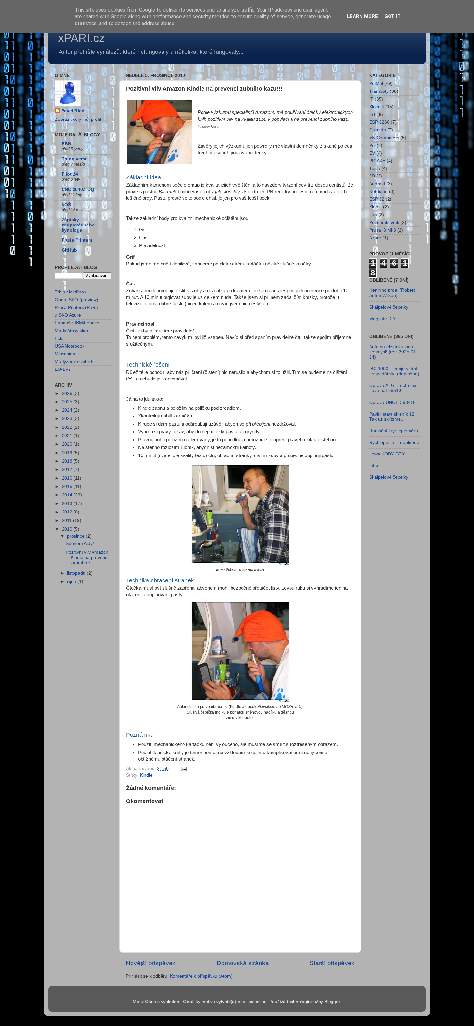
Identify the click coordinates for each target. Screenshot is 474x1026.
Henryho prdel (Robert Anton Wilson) (392, 293)
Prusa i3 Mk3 (382, 230)
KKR (66, 143)
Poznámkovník (384, 222)
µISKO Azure (68, 315)
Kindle (146, 775)
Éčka (60, 338)
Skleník (376, 106)
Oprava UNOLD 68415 (392, 402)
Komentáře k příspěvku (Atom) (201, 976)
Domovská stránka (243, 963)
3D (372, 176)
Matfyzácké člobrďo (75, 361)
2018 (68, 461)
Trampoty (379, 91)
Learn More (362, 16)
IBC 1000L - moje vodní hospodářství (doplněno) (394, 371)
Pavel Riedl (73, 111)
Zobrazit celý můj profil (78, 119)
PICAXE (377, 160)
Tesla (374, 168)
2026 (68, 393)
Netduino (378, 191)
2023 (68, 418)
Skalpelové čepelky (388, 307)
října (72, 581)
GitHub (69, 250)
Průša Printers (77, 240)
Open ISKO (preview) (76, 299)
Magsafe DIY (382, 318)
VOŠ (66, 204)
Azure (375, 237)
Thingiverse (75, 159)
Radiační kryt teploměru (393, 430)
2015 (68, 486)
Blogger (332, 1001)
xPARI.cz (81, 37)
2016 (68, 478)
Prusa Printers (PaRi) (76, 307)
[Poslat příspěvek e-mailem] (183, 768)
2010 (68, 529)
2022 (68, 427)
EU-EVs (63, 369)
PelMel (376, 83)
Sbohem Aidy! (80, 543)
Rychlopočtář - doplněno (394, 442)
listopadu (77, 573)
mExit (374, 465)
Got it (392, 16)
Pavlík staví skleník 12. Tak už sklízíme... (392, 417)
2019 (68, 452)
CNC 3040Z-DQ (78, 189)
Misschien (65, 353)
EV (372, 153)
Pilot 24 (70, 174)
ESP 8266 (379, 122)
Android (377, 183)
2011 (67, 520)
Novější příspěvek (151, 963)
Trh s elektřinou (70, 292)
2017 (68, 469)
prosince (76, 536)
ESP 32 (376, 199)
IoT (372, 114)
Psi (372, 145)
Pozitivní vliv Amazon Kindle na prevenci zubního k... (87, 557)
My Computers (384, 137)
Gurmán (377, 130)
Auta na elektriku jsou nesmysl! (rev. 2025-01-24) (393, 352)
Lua (373, 214)
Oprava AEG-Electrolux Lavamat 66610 (392, 388)
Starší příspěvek (332, 963)
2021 (68, 435)
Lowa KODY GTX (387, 454)
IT (371, 99)
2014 (68, 495)
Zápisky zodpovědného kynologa (78, 225)
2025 (68, 401)
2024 (68, 410)
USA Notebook (69, 346)
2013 (68, 503)
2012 (68, 512)
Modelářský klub (71, 330)
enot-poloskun (252, 1001)
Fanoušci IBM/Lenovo (77, 323)
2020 (68, 444)
